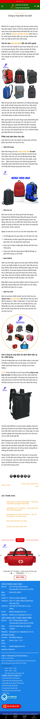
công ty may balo (24, 151)
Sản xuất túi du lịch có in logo (17, 521)
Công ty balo (5, 485)
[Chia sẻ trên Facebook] (14, 476)
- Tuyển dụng (5, 693)
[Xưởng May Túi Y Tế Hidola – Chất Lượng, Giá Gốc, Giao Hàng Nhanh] (20, 557)
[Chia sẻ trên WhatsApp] (11, 476)
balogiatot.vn (14, 632)
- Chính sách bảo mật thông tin (10, 678)
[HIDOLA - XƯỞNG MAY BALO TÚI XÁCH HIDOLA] (20, 6)
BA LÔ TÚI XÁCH (18, 656)
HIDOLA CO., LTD (20, 1)
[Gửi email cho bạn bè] (21, 476)
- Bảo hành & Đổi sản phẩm (9, 685)
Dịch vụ (17, 13)
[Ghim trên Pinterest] (25, 476)
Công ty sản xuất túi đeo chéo (17, 526)
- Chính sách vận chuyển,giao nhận (11, 680)
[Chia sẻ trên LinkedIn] (28, 476)
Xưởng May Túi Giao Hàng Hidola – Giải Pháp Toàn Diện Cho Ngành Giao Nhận (22, 503)
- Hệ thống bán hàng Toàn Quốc (10, 690)
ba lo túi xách (15, 299)
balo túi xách (16, 43)
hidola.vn (11, 649)
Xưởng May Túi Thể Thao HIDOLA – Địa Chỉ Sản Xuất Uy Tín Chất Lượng (22, 515)
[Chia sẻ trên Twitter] (18, 476)
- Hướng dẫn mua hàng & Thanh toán (12, 683)
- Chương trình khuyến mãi (9, 688)
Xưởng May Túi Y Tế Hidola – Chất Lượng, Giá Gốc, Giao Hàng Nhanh (22, 509)
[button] (2, 6)
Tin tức (22, 13)
